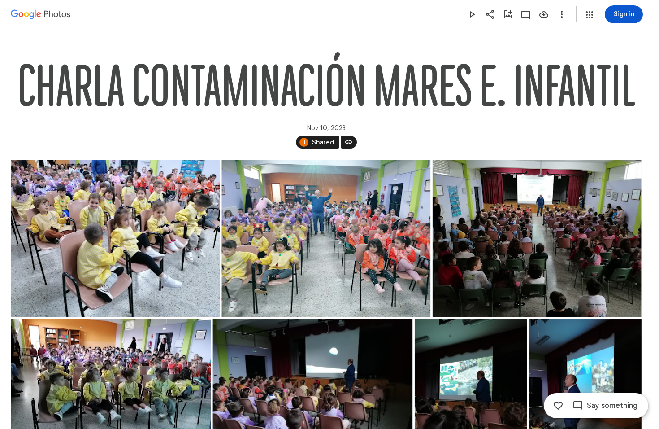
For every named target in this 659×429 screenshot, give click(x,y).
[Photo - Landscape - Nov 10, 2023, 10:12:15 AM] (537, 238)
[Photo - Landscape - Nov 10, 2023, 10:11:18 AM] (115, 238)
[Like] (558, 406)
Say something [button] (612, 405)
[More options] (562, 14)
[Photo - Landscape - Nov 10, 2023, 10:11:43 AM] (325, 238)
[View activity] (526, 14)
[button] (589, 15)
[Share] (490, 14)
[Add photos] (508, 14)
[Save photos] (544, 14)
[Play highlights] (472, 14)
